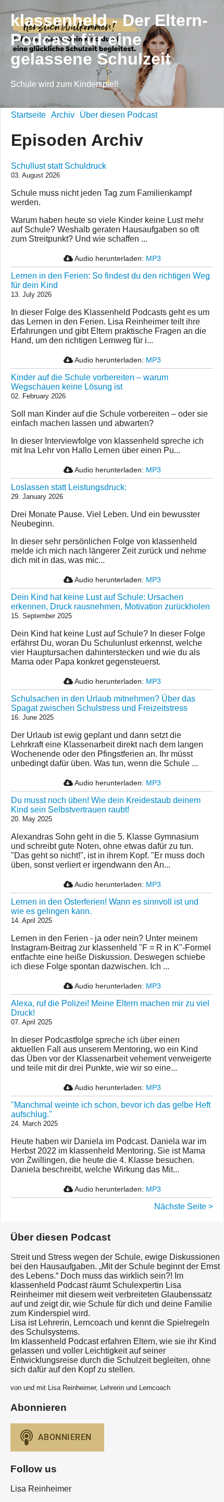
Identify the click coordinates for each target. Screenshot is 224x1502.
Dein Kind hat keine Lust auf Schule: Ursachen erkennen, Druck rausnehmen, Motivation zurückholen (110, 602)
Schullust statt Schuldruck (58, 165)
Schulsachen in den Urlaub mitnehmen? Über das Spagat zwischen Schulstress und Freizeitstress (103, 703)
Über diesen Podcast (118, 114)
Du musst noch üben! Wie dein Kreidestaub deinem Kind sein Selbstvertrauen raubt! (106, 805)
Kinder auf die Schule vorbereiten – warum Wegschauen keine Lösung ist (89, 382)
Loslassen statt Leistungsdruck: (69, 487)
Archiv (62, 114)
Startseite (28, 114)
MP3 (153, 258)
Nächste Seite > (183, 1206)
